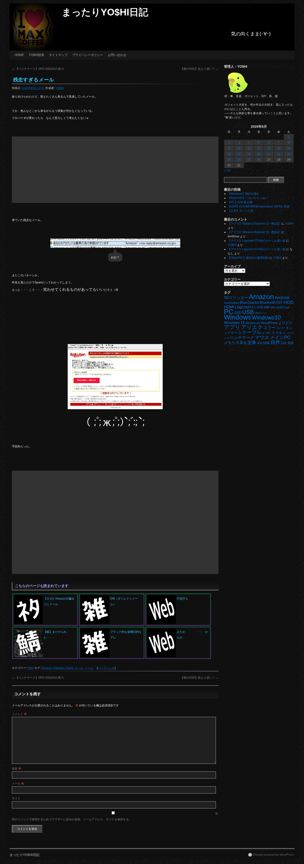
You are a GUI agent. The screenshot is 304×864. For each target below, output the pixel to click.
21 (278, 154)
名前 (16, 768)
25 (249, 159)
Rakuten (58, 668)
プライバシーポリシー (87, 55)
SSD (238, 313)
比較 (266, 343)
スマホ (276, 333)
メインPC (280, 337)
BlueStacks (249, 303)
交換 (251, 342)
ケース (236, 333)
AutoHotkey (231, 302)
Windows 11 (234, 323)
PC (228, 311)
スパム (79, 668)
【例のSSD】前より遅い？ (199, 68)
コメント (19, 714)
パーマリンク (106, 668)
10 (239, 148)
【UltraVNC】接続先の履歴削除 (248, 257)
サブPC (266, 333)
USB (248, 312)
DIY (279, 303)
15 (288, 148)
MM (266, 307)
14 (278, 148)
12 (259, 148)
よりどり (285, 323)
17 (239, 154)
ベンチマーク (242, 337)
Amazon (46, 668)
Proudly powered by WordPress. (273, 854)
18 (249, 154)
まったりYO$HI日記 (105, 12)
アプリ (232, 327)
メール (89, 668)
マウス (262, 337)
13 (269, 148)
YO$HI (59, 88)
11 (249, 148)
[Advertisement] (115, 169)
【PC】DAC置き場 (240, 202)
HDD (289, 302)
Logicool (242, 307)
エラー (270, 327)
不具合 (241, 343)
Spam (69, 668)
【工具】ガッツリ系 (240, 210)
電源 (290, 343)
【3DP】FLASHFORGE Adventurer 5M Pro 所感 (259, 206)
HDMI (229, 307)
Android (282, 297)
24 (239, 159)
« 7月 (227, 170)
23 (229, 159)
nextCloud (282, 307)
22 (288, 154)
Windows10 (266, 317)
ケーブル (251, 332)
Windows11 (252, 322)
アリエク (252, 327)
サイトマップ (58, 55)
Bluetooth (268, 302)
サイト (16, 798)
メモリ (229, 343)
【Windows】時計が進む (244, 193)
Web (30, 668)
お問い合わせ (117, 55)
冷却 (259, 343)
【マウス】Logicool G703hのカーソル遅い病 (256, 240)
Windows (237, 317)
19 (259, 154)
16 (229, 154)
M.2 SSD (256, 307)
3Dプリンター (236, 298)
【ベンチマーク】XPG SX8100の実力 (38, 68)
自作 (275, 342)
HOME (19, 55)
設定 (284, 343)
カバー (280, 327)
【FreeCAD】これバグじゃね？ (248, 198)
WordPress (269, 323)
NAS (272, 307)
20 (269, 154)
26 (259, 159)
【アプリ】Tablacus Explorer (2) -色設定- (254, 223)
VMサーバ (260, 313)
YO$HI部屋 (36, 55)
